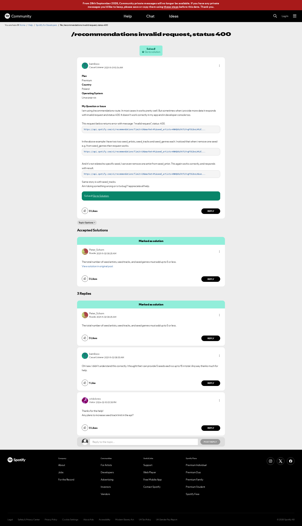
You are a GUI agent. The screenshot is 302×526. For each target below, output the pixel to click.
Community (21, 16)
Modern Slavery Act (124, 519)
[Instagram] (270, 461)
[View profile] (85, 65)
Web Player (149, 472)
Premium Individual (196, 465)
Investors (106, 487)
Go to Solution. (101, 196)
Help (128, 16)
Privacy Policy (51, 519)
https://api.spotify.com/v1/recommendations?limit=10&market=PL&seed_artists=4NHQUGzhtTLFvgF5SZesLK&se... (144, 174)
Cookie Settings (70, 519)
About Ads (88, 519)
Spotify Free (192, 494)
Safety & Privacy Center (29, 519)
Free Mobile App (152, 479)
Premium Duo (193, 472)
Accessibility (104, 519)
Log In (285, 16)
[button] (219, 65)
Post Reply (210, 441)
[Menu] (294, 16)
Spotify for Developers (46, 25)
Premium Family (194, 479)
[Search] (275, 16)
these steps (171, 7)
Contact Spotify (152, 487)
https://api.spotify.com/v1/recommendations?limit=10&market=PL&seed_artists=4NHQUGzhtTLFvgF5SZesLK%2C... (144, 129)
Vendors (105, 494)
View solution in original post (97, 266)
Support (147, 465)
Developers (107, 472)
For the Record (66, 479)
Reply (210, 211)
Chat (150, 16)
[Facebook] (290, 461)
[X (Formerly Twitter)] (280, 461)
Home (22, 25)
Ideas (173, 16)
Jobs (61, 472)
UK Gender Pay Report (166, 519)
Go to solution (152, 52)
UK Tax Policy (145, 519)
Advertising (107, 479)
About (61, 465)
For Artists (106, 465)
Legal (10, 519)
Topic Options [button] (86, 222)
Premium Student (195, 487)
